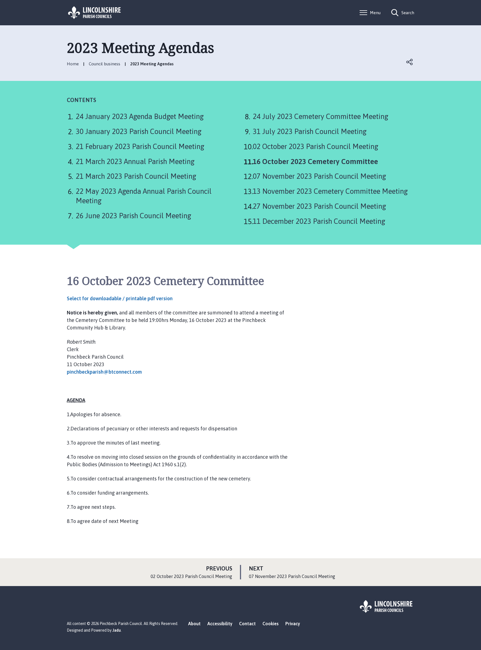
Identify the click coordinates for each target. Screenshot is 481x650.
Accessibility (219, 623)
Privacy (292, 623)
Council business (104, 63)
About (194, 623)
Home (73, 63)
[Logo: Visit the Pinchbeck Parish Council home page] (94, 12)
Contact (247, 623)
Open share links (409, 62)
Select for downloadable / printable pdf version (120, 298)
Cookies (270, 623)
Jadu (116, 630)
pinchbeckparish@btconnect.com (104, 372)
